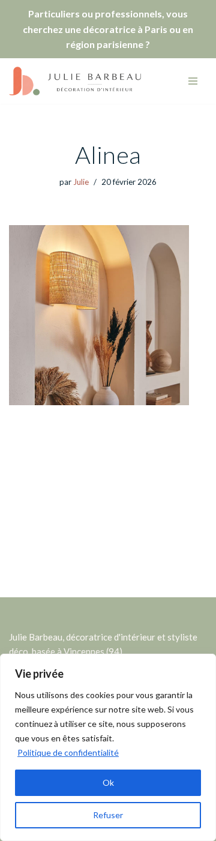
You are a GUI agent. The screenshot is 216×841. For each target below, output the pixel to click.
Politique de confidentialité (68, 752)
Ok (108, 782)
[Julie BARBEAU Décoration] (75, 81)
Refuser (108, 815)
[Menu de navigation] (193, 81)
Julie (81, 182)
